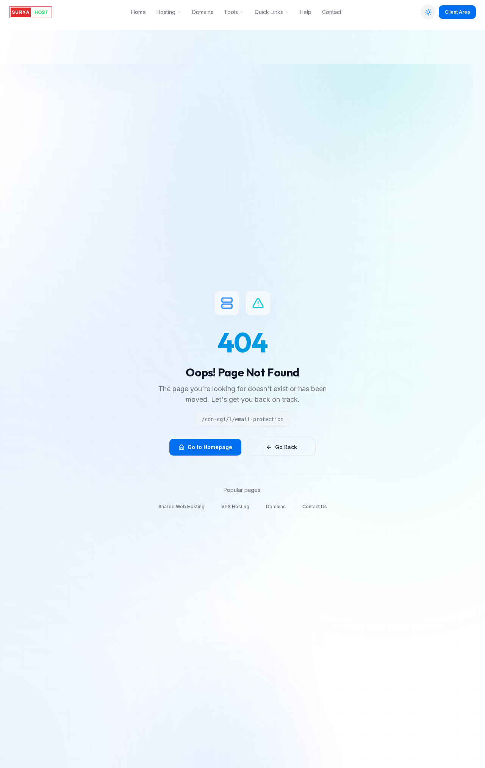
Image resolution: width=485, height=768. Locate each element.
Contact (331, 12)
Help (305, 12)
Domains (202, 12)
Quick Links (269, 12)
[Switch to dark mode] (428, 12)
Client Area (457, 12)
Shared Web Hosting (181, 506)
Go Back (286, 447)
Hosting (165, 12)
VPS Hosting (235, 506)
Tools (231, 12)
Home (138, 12)
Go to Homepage (210, 447)
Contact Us (314, 506)
